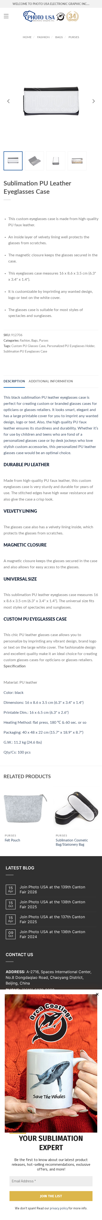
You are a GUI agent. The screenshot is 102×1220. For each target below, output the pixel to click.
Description (14, 381)
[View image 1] (13, 160)
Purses (74, 37)
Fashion (43, 37)
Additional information (51, 381)
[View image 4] (77, 160)
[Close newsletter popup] (97, 994)
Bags (59, 37)
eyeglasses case (73, 397)
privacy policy (59, 1208)
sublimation (31, 397)
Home (27, 37)
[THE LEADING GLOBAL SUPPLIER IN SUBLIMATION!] (51, 16)
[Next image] (93, 101)
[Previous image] (8, 101)
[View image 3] (55, 160)
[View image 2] (34, 160)
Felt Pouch (12, 840)
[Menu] (6, 16)
